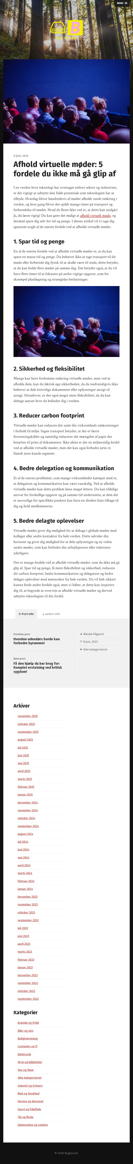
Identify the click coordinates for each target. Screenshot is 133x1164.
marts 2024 (25, 873)
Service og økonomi (30, 1101)
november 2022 (28, 983)
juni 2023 (23, 936)
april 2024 (24, 865)
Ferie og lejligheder (30, 1062)
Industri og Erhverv (30, 1085)
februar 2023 (26, 959)
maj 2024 (23, 857)
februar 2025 (26, 786)
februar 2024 (26, 881)
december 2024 (28, 802)
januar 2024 (25, 889)
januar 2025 (25, 794)
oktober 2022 (26, 991)
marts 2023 (25, 951)
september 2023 (28, 920)
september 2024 (28, 826)
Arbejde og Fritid (28, 1022)
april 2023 (24, 944)
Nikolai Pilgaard (93, 634)
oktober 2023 (26, 912)
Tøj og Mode (25, 1117)
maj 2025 (23, 763)
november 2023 (28, 904)
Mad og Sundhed (28, 1093)
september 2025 (28, 732)
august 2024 (25, 834)
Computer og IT (28, 1046)
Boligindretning (28, 1038)
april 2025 (24, 771)
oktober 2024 (26, 818)
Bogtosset (71, 1153)
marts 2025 (25, 779)
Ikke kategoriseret (95, 649)
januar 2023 (25, 967)
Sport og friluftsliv (29, 1109)
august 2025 (25, 739)
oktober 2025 (26, 724)
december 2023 (28, 896)
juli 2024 (23, 841)
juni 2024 (23, 849)
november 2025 (28, 716)
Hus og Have (26, 1070)
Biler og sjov (25, 1030)
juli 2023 (23, 928)
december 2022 (28, 975)
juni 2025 (23, 755)
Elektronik (24, 1054)
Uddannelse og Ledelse (33, 1125)
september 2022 (28, 999)
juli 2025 (23, 747)
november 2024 (28, 810)
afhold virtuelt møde (95, 215)
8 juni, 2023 (90, 641)
